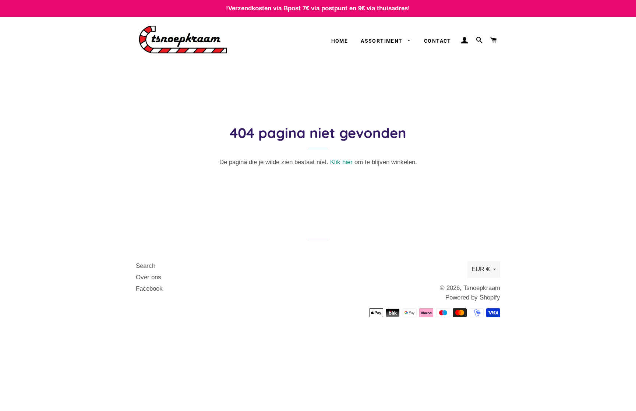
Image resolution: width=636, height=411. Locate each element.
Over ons (148, 277)
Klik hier (341, 162)
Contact (437, 41)
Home (339, 41)
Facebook (149, 288)
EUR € (480, 269)
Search (145, 265)
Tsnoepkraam (481, 287)
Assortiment (382, 41)
